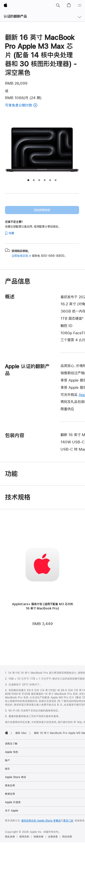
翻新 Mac (21, 733)
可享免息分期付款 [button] (29, 105)
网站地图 (67, 836)
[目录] (79, 5)
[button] (57, 5)
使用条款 (24, 836)
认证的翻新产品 (15, 16)
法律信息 (53, 836)
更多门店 (68, 820)
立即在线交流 (21, 255)
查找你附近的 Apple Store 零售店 (41, 820)
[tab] (28, 180)
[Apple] (6, 733)
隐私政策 (10, 836)
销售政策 (39, 836)
